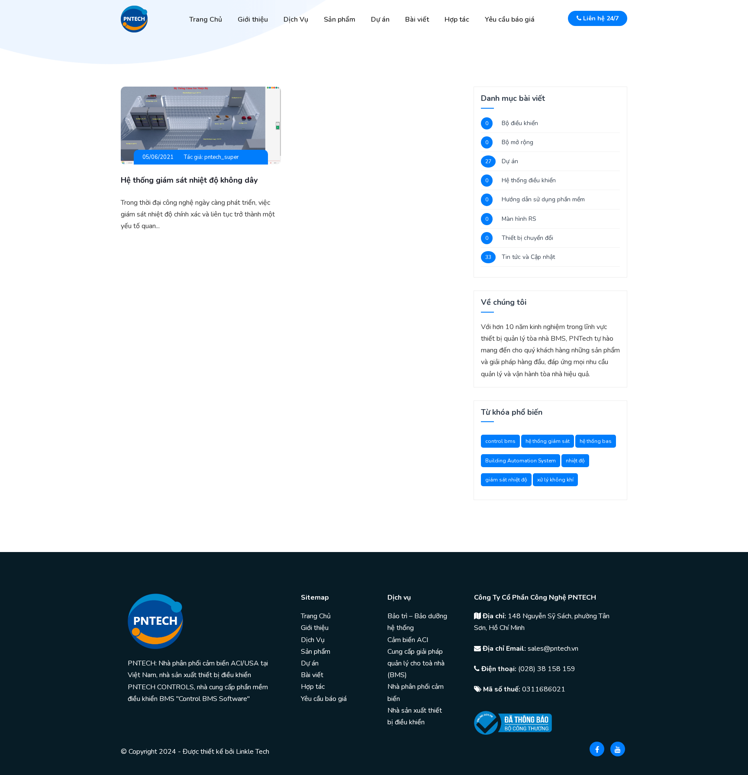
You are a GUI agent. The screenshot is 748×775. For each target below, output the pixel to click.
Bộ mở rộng (517, 142)
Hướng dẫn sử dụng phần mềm (543, 199)
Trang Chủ (205, 19)
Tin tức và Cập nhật (528, 257)
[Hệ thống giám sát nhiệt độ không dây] (201, 125)
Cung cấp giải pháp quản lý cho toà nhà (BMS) (416, 663)
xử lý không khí (555, 479)
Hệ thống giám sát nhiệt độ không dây (189, 180)
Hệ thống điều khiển (529, 180)
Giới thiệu (253, 19)
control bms (500, 441)
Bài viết (417, 19)
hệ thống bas (596, 441)
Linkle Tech (252, 751)
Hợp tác (457, 19)
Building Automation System (520, 460)
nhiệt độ (575, 460)
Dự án (380, 19)
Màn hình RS (519, 219)
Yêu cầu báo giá (510, 19)
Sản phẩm (339, 19)
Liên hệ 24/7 (600, 18)
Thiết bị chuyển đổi (527, 238)
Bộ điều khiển (520, 123)
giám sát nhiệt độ (506, 479)
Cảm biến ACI (407, 640)
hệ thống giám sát (548, 441)
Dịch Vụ (296, 19)
